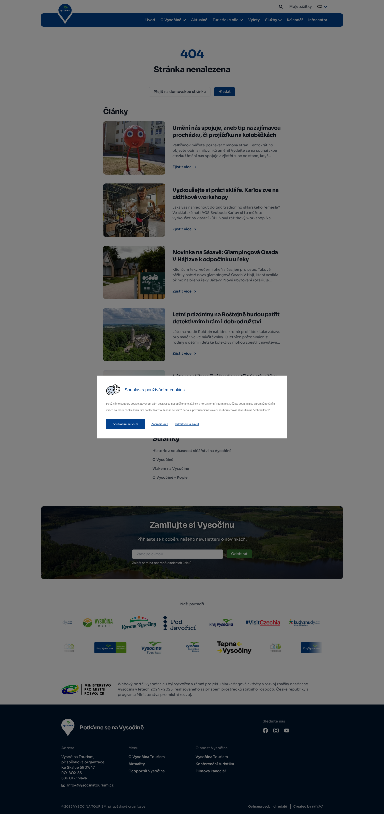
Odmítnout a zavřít (187, 424)
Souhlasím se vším (125, 424)
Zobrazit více (159, 424)
